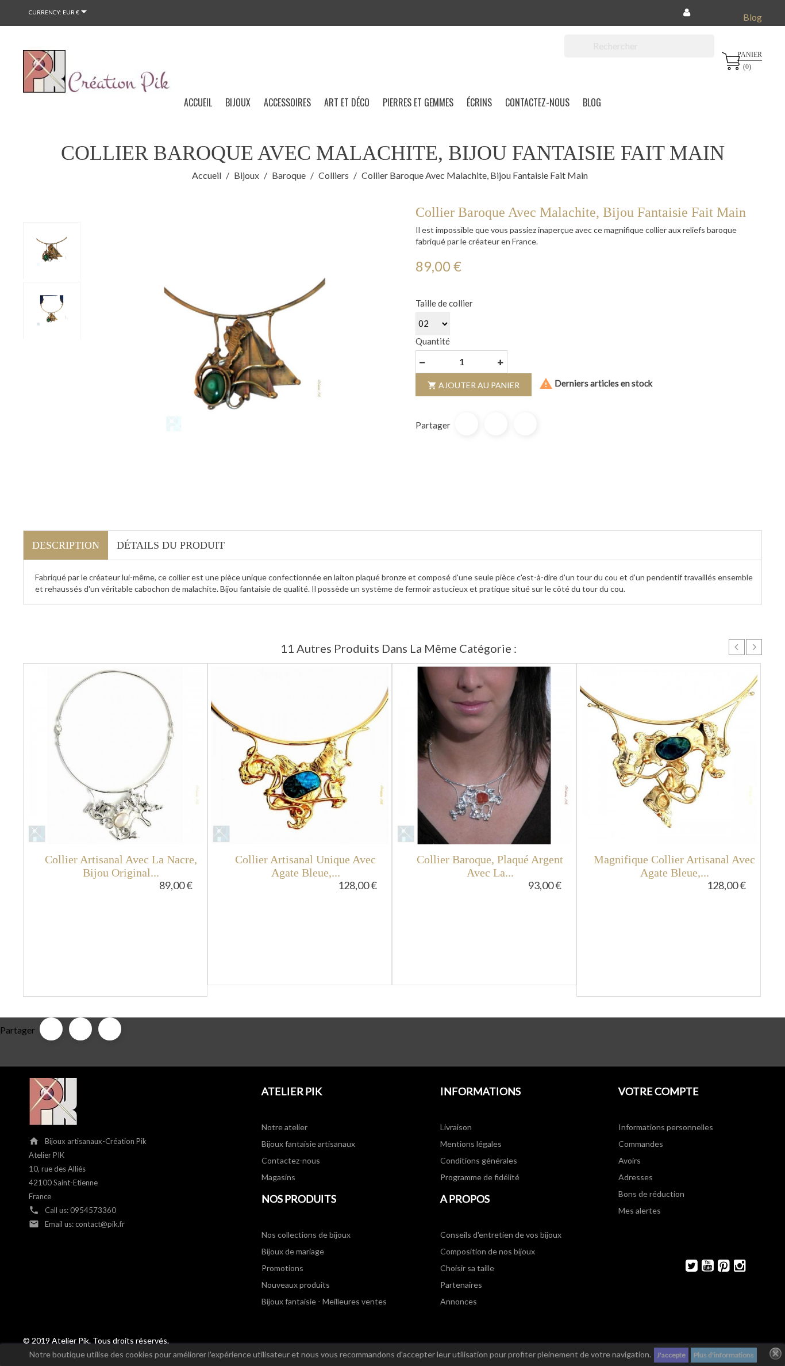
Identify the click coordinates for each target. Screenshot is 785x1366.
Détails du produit (171, 545)
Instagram (735, 1266)
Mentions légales (471, 1144)
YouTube (702, 1266)
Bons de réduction (651, 1194)
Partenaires (461, 1285)
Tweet (495, 423)
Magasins (278, 1177)
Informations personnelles (665, 1127)
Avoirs (629, 1160)
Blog (752, 17)
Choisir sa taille (467, 1268)
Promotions (282, 1268)
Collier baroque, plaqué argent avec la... (490, 866)
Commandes (640, 1144)
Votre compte (658, 1091)
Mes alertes (639, 1210)
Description (65, 545)
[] (709, 54)
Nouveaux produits (295, 1285)
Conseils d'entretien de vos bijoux (500, 1234)
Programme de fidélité (480, 1177)
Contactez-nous (290, 1160)
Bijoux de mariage (292, 1251)
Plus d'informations (724, 1354)
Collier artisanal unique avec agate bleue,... (305, 866)
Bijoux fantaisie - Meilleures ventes (324, 1301)
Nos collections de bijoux (306, 1234)
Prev (737, 647)
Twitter (686, 1266)
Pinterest (525, 423)
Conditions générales (478, 1160)
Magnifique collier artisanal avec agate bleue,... (674, 866)
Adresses (635, 1177)
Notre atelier (284, 1127)
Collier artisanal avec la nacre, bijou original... (121, 866)
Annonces (458, 1301)
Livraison (456, 1127)
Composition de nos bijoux (487, 1251)
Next (754, 647)
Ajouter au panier (474, 385)
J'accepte (671, 1354)
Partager (466, 423)
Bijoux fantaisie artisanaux (308, 1144)
